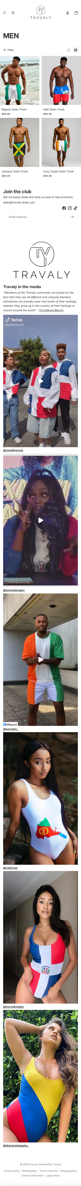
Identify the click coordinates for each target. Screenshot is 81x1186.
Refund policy (29, 1170)
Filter (10, 50)
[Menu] (4, 12)
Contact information (32, 1175)
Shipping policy (68, 1170)
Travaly (33, 1164)
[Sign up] (72, 217)
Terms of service (48, 1170)
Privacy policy (12, 1170)
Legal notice (53, 1175)
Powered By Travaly (50, 1164)
